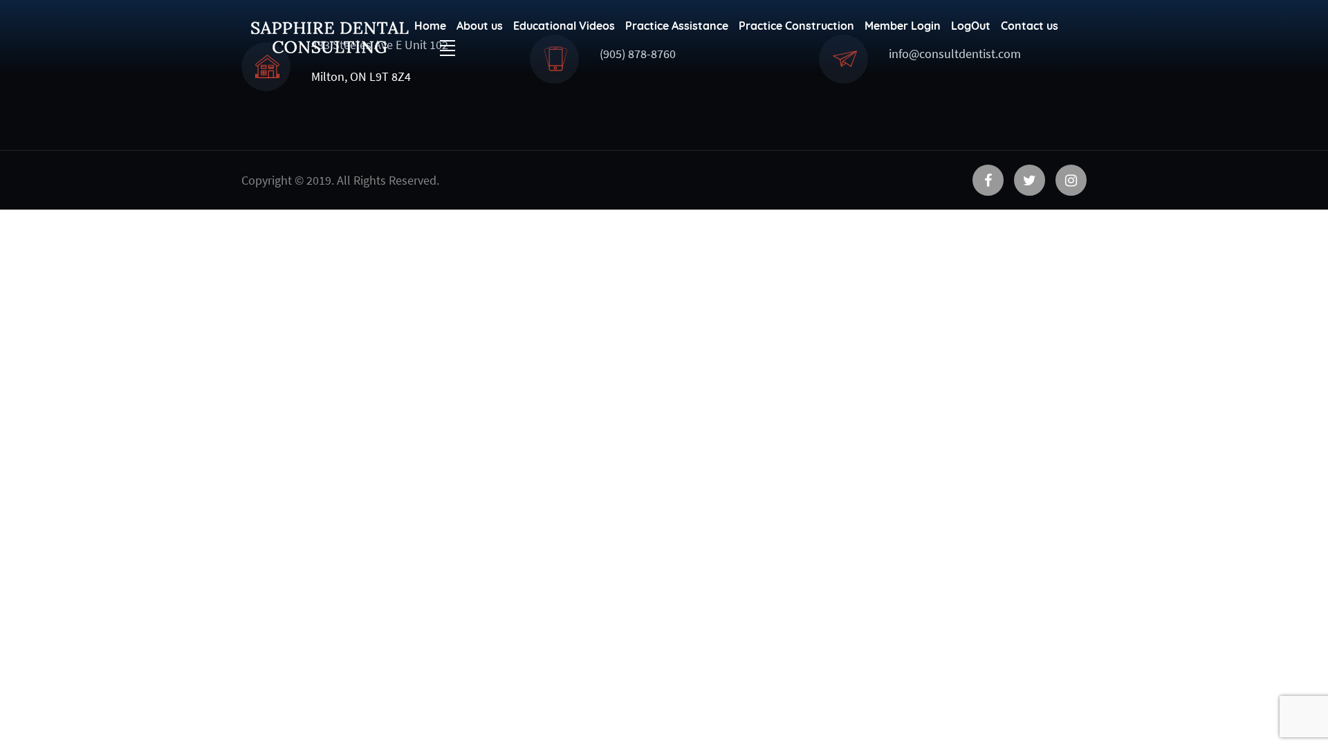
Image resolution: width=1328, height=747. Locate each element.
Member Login (903, 26)
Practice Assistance (676, 26)
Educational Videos (564, 26)
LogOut (970, 26)
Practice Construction (796, 26)
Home (430, 26)
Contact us (1029, 26)
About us (479, 26)
